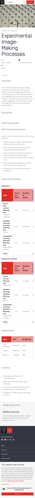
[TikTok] (13, 440)
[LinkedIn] (10, 440)
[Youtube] (5, 440)
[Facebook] (2, 440)
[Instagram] (7, 440)
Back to (5, 75)
